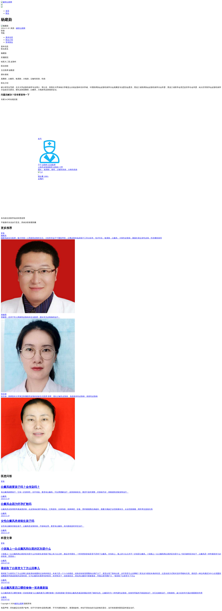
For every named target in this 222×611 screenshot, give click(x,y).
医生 (7, 13)
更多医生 (9, 42)
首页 (7, 11)
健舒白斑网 (20, 28)
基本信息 (9, 37)
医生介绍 (9, 40)
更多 (3, 233)
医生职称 (4, 66)
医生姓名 (4, 49)
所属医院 (4, 57)
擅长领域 (4, 74)
